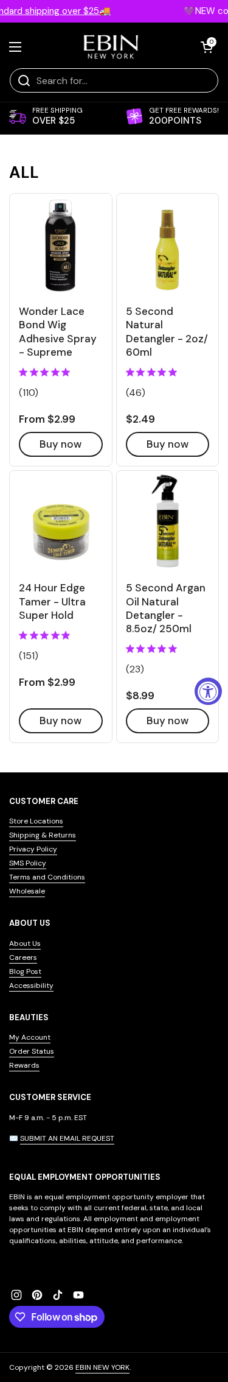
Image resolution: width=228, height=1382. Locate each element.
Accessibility (31, 985)
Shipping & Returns (42, 835)
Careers (23, 957)
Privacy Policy (33, 849)
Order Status (31, 1051)
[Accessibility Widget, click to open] (208, 691)
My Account (29, 1037)
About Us (25, 943)
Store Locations (36, 821)
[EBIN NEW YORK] (111, 47)
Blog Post (25, 971)
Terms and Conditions (47, 877)
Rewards (24, 1065)
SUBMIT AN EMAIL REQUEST (67, 1138)
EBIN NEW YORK (102, 1367)
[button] (207, 47)
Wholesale (27, 891)
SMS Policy (27, 863)
